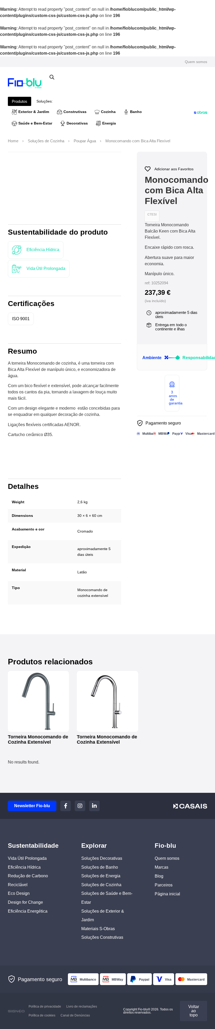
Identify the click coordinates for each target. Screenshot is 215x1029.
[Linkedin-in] (94, 806)
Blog (159, 876)
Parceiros (164, 885)
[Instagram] (80, 806)
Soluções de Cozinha (46, 141)
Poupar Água (85, 141)
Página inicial (167, 894)
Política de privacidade (45, 1006)
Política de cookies (42, 1015)
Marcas (161, 867)
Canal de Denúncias (75, 1015)
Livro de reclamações (81, 1006)
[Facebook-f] (65, 806)
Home (13, 141)
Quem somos (196, 62)
